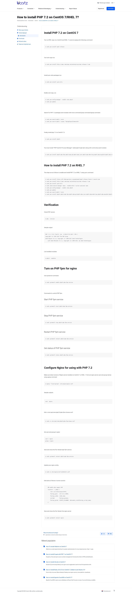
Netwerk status (22, 41)
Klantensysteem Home (22, 20)
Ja (104, 533)
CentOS (36, 20)
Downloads (21, 38)
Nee (111, 533)
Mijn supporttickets (23, 30)
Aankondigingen (23, 32)
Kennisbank (30, 20)
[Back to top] (114, 590)
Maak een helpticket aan (25, 44)
